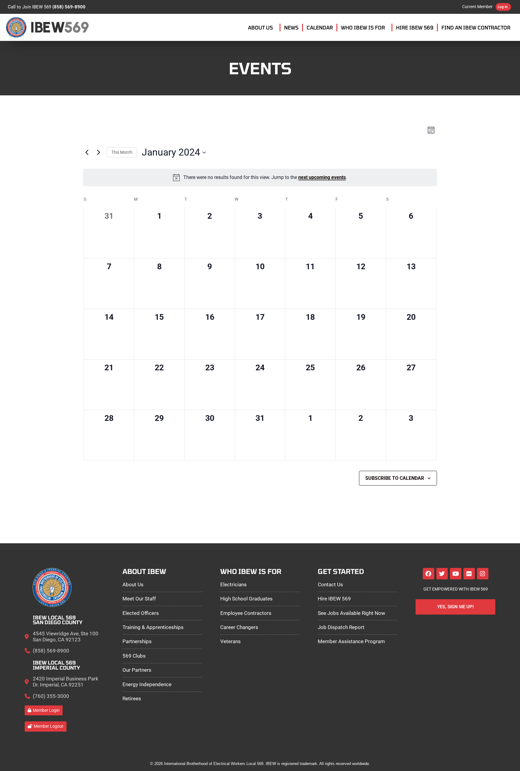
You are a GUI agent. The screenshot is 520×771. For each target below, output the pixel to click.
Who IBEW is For (363, 27)
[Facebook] (428, 573)
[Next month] (98, 152)
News (291, 27)
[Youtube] (455, 573)
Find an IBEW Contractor (475, 27)
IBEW (47, 27)
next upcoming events (322, 177)
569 (76, 27)
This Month (121, 152)
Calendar (320, 27)
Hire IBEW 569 (414, 27)
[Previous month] (86, 152)
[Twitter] (442, 573)
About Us (260, 27)
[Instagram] (482, 573)
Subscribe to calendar (394, 478)
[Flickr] (469, 573)
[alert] (260, 177)
